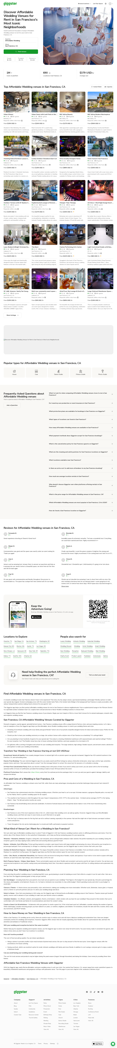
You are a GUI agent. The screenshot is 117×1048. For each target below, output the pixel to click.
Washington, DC (44, 641)
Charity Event (64, 656)
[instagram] (91, 992)
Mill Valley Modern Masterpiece (99, 114)
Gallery (105, 656)
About (15, 1003)
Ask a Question (12, 405)
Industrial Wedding (93, 641)
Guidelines (32, 1012)
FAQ (30, 1006)
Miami (75, 1015)
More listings (11, 315)
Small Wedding (100, 646)
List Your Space (98, 3)
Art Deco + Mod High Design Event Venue (100, 203)
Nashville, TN (44, 651)
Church (60, 1018)
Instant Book (97, 87)
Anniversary (97, 656)
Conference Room (93, 1012)
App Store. (102, 622)
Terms (39, 1043)
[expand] (112, 403)
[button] (113, 1044)
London (75, 1018)
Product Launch (76, 656)
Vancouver (76, 1020)
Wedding (77, 646)
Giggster (6, 979)
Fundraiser (87, 656)
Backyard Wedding (87, 651)
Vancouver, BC (21, 651)
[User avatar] (110, 3)
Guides (16, 1009)
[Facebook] (87, 992)
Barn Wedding (100, 651)
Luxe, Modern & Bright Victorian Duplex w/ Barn (16, 247)
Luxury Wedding (65, 641)
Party (45, 1003)
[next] (26, 101)
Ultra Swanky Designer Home (70, 159)
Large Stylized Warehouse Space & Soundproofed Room (100, 291)
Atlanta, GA (28, 656)
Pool (59, 1009)
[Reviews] (102, 992)
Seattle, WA (17, 656)
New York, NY (33, 651)
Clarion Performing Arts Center (71, 247)
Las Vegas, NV (41, 646)
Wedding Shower (65, 646)
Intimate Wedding (79, 641)
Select (16, 1012)
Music (89, 1003)
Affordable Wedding (18, 979)
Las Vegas (76, 1026)
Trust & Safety (33, 1018)
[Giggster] (10, 4)
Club (59, 1015)
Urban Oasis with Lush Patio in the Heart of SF (44, 114)
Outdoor (90, 1006)
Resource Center (34, 1015)
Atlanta (75, 1009)
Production (47, 1009)
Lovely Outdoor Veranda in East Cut (44, 159)
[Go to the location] (16, 102)
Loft (89, 1015)
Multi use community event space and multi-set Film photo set (44, 291)
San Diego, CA (19, 641)
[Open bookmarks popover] (26, 94)
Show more (65, 586)
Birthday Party (48, 1015)
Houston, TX (8, 641)
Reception (75, 651)
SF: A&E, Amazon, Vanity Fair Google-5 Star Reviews (16, 291)
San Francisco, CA (32, 979)
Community (32, 1009)
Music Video (47, 1026)
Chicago (75, 1012)
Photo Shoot (47, 1006)
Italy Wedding (64, 651)
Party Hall (91, 1018)
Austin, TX (30, 646)
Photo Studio (62, 1003)
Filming (46, 1018)
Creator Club (17, 1015)
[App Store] (36, 617)
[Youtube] (98, 992)
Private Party (47, 1023)
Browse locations (83, 3)
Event (45, 1012)
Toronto (75, 1023)
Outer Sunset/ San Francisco (98, 159)
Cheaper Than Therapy (68, 203)
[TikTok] (94, 992)
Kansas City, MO (9, 646)
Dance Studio (62, 1020)
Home (60, 1006)
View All (46, 1029)
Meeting (46, 1020)
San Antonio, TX (31, 641)
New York (76, 1006)
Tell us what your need (97, 675)
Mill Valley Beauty (66, 114)
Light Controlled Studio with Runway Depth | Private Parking (100, 247)
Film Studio (61, 1012)
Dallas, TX (7, 656)
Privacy (46, 1043)
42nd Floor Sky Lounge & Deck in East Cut (72, 291)
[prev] (6, 101)
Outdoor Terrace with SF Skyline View (16, 203)
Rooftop (90, 1009)
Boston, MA (20, 646)
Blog (15, 1006)
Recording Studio (63, 1023)
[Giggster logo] (20, 992)
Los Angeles (77, 1003)
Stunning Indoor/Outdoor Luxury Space (16, 159)
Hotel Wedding (87, 646)
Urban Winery (8, 114)
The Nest (35, 247)
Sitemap (52, 1043)
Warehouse (61, 1026)
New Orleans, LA (9, 651)
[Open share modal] (23, 94)
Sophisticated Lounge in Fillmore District (44, 203)
